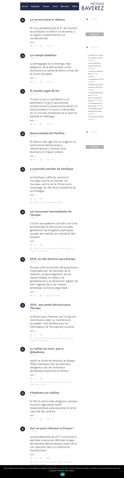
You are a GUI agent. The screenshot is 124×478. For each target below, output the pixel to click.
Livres (55, 6)
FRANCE (45, 462)
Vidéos (74, 6)
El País (52, 46)
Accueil (25, 6)
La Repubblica (52, 202)
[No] (121, 471)
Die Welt (40, 202)
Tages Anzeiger (43, 251)
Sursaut (46, 6)
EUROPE (45, 248)
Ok (63, 474)
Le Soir (37, 251)
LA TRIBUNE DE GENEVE (64, 248)
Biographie (35, 6)
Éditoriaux (65, 6)
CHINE (35, 202)
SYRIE (64, 382)
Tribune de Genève (40, 385)
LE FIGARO (59, 202)
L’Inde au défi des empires (95, 117)
